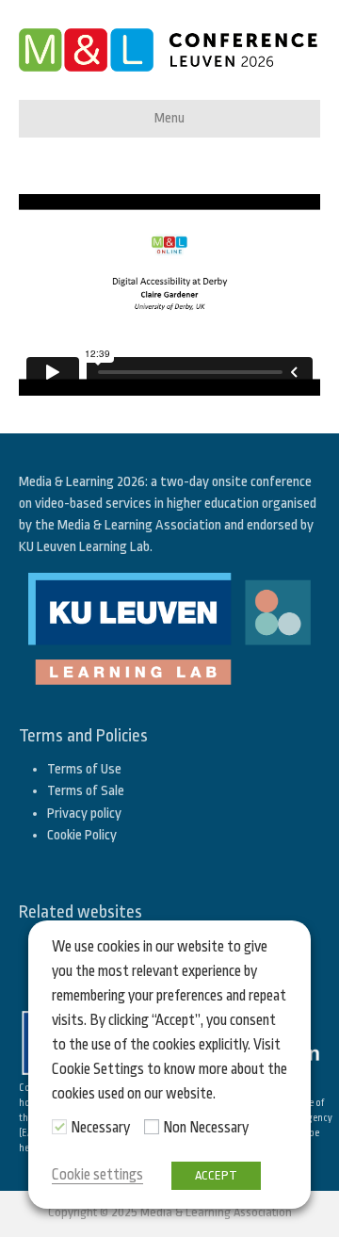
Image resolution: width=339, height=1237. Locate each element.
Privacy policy (84, 814)
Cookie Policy (82, 835)
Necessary (100, 1127)
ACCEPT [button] (216, 1175)
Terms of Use (84, 769)
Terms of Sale (85, 791)
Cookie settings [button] (97, 1174)
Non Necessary (206, 1127)
